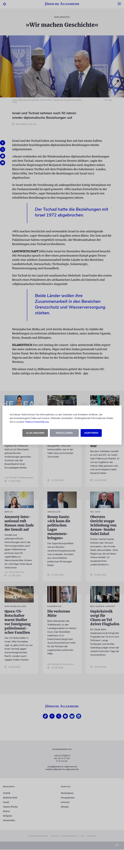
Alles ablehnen (35, 433)
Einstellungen (64, 433)
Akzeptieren (91, 433)
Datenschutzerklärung (37, 421)
